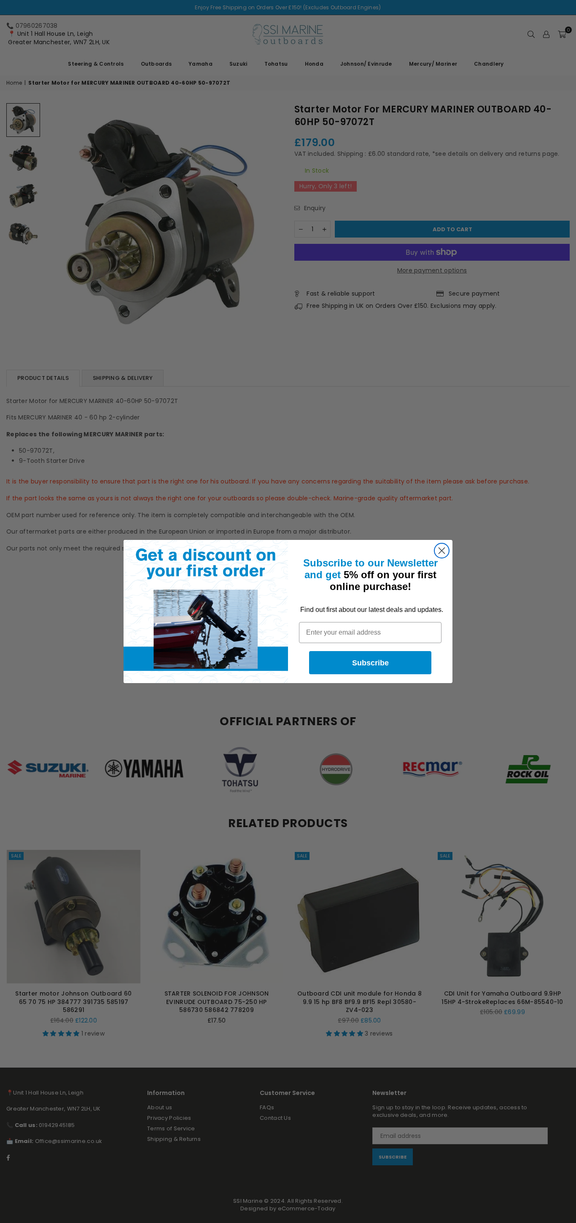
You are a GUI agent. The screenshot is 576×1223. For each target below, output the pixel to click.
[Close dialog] (441, 550)
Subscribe (370, 663)
